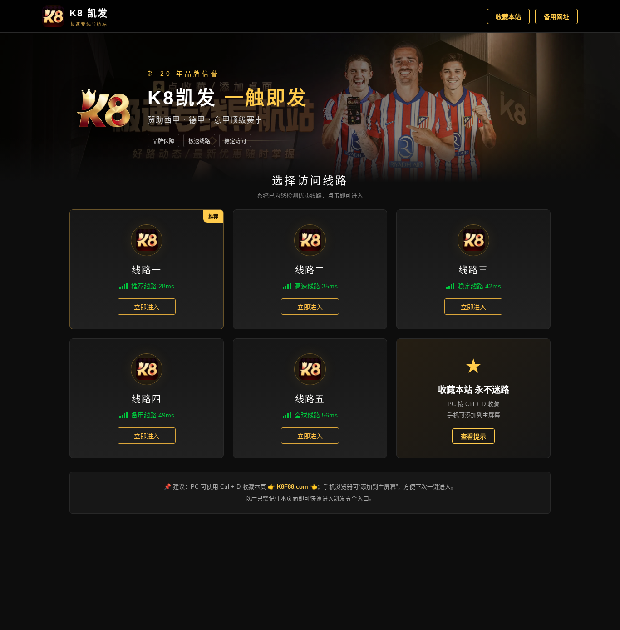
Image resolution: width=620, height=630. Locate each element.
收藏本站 (508, 16)
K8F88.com (292, 486)
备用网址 (556, 16)
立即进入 (146, 307)
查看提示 (473, 436)
